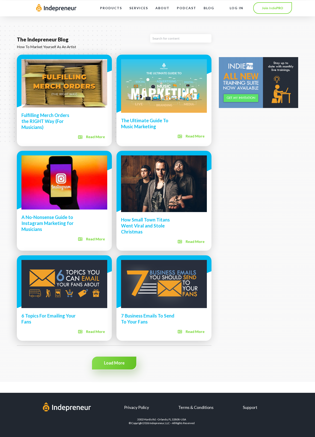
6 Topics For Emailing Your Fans (64, 298)
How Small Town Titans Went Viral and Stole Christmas (163, 201)
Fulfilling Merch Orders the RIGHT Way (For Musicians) (64, 100)
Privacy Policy (136, 407)
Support (250, 407)
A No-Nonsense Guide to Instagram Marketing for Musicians (64, 201)
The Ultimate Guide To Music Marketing (163, 100)
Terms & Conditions (196, 407)
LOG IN (236, 8)
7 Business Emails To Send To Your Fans (163, 298)
